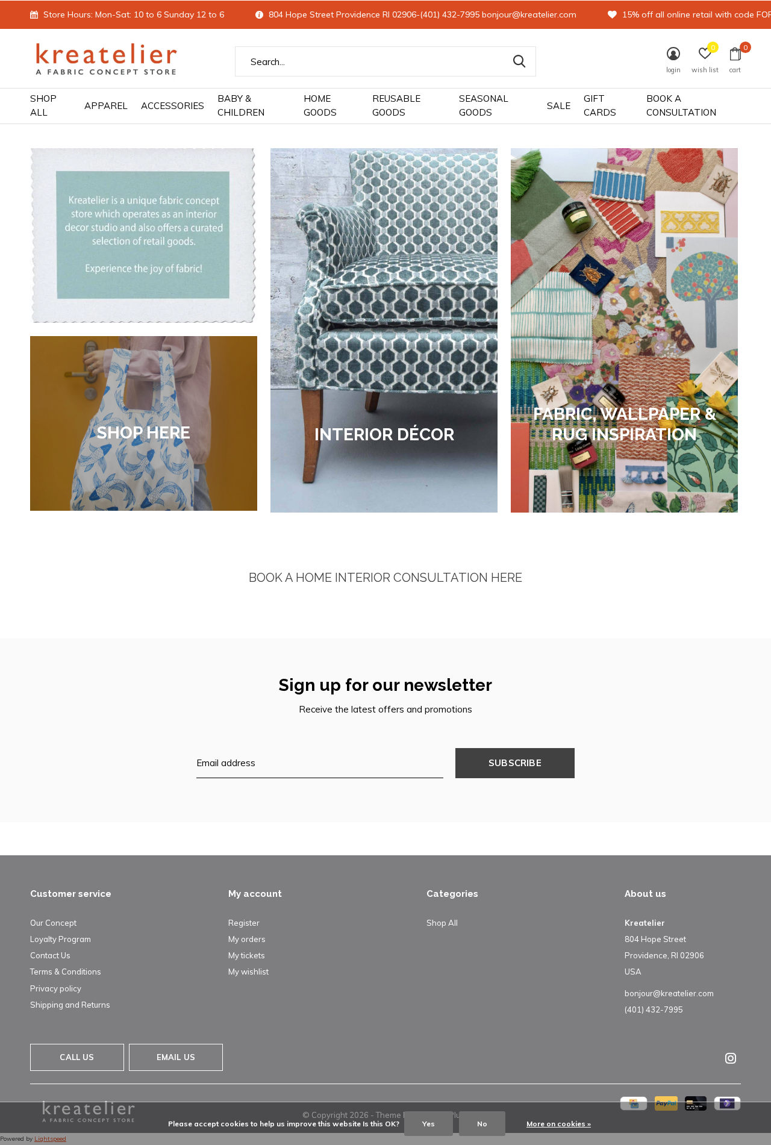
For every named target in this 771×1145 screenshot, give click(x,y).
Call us (77, 1057)
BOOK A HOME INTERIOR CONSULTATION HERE (385, 577)
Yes (428, 1123)
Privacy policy (55, 988)
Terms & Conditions (65, 971)
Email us (176, 1057)
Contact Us (50, 955)
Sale (558, 105)
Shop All (43, 105)
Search (519, 61)
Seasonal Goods (483, 105)
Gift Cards (600, 105)
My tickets (246, 955)
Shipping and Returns (70, 1004)
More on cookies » (558, 1123)
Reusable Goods (396, 105)
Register (244, 923)
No (482, 1123)
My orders (247, 939)
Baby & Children (240, 105)
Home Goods (320, 105)
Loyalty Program (60, 939)
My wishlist (248, 971)
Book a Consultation (681, 105)
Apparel (106, 105)
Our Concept (53, 923)
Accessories (172, 105)
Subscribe (515, 763)
